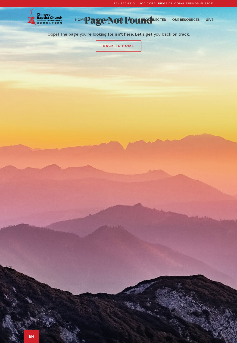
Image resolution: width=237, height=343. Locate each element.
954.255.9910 (124, 3)
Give (209, 20)
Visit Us (125, 20)
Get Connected (152, 20)
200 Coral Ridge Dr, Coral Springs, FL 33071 (176, 3)
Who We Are (101, 20)
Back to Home (118, 46)
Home (80, 20)
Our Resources (186, 20)
